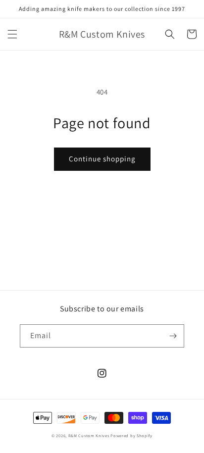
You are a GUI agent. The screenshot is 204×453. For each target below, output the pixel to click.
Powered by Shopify (131, 435)
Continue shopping (102, 158)
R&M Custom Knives (88, 435)
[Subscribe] (173, 336)
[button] (12, 34)
